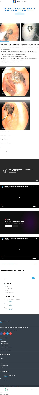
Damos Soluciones (15, 386)
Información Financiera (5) (9, 288)
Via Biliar (2, 358)
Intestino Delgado (4, 363)
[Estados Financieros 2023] (8, 308)
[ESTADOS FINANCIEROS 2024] (8, 304)
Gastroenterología (4, 348)
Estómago (2, 361)
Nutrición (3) (7, 290)
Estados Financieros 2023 (13, 307)
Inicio (17, 13)
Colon (2, 367)
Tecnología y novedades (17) (9, 292)
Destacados (21, 13)
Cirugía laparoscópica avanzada (6, 350)
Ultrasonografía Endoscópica (5, 345)
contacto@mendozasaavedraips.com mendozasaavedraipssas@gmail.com (14, 327)
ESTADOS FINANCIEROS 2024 (14, 303)
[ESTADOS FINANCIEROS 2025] (8, 300)
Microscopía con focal (4, 365)
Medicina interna (3, 341)
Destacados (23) (7, 286)
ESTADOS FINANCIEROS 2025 (14, 299)
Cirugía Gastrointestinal (4, 343)
